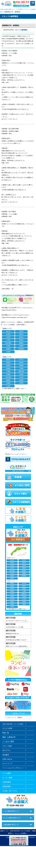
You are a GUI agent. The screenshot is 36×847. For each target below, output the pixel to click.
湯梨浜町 (21, 371)
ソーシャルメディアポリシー (13, 768)
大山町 (21, 377)
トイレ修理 (6, 773)
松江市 (8, 331)
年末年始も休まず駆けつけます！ (17, 640)
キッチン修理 (7, 778)
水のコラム (6, 750)
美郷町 (21, 346)
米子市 (21, 359)
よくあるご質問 (8, 742)
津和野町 (21, 349)
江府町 (8, 386)
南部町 (8, 380)
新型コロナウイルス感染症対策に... (17, 646)
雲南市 (21, 340)
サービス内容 (7, 728)
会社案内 (5, 755)
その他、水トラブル (9, 791)
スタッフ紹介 (7, 746)
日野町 (21, 383)
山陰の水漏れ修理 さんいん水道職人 (11, 9)
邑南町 (8, 349)
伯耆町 (21, 380)
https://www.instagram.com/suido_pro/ (14, 317)
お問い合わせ (7, 759)
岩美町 (8, 365)
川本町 (8, 346)
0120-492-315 (17, 805)
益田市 (21, 334)
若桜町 (21, 365)
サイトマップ (7, 764)
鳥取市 (8, 359)
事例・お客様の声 (8, 737)
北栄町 (21, 374)
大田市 (8, 337)
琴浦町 (8, 374)
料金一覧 (5, 733)
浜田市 (21, 331)
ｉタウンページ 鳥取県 (14, 717)
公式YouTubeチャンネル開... (15, 627)
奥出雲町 (8, 343)
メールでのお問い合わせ (21, 5)
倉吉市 (21, 362)
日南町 (8, 383)
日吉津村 (8, 377)
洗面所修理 (6, 786)
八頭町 (21, 368)
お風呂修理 (6, 782)
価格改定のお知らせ (12, 633)
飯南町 (21, 343)
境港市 (8, 362)
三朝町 (8, 371)
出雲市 (8, 334)
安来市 (21, 337)
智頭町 (8, 368)
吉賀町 (8, 352)
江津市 (8, 340)
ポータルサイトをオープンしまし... (17, 620)
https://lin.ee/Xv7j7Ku (8, 310)
